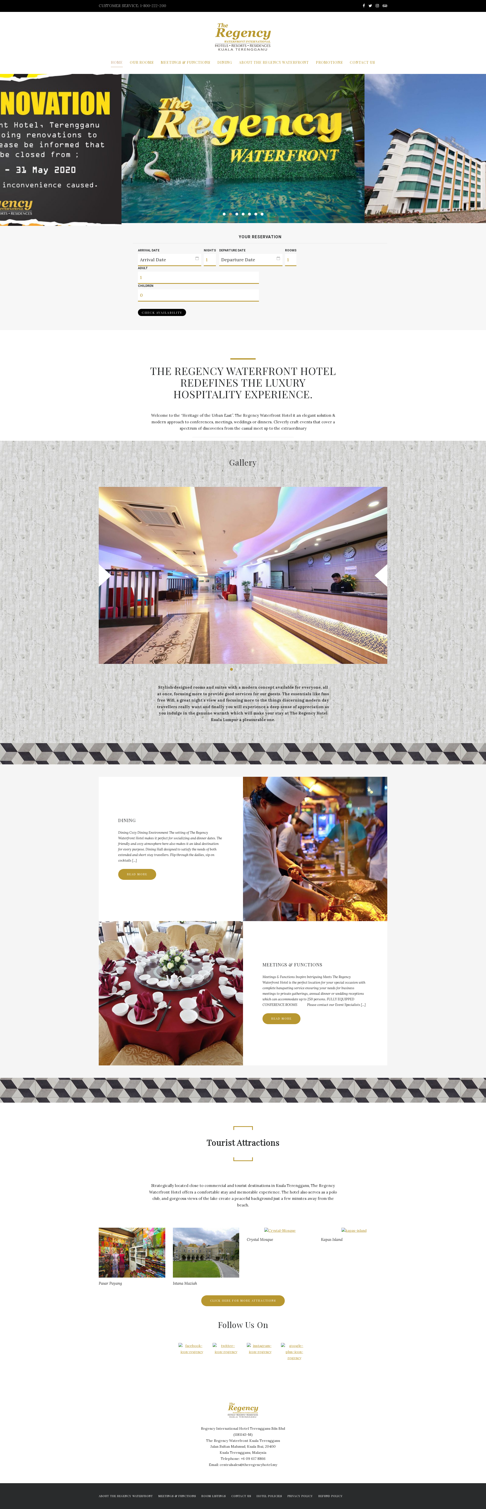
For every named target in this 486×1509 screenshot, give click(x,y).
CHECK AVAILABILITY (162, 312)
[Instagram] (377, 6)
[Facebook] (364, 6)
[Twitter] (370, 6)
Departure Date (232, 250)
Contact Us (362, 62)
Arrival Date (148, 250)
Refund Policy (330, 1496)
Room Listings (213, 1496)
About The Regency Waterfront (274, 62)
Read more (137, 874)
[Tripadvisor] (384, 6)
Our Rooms (142, 62)
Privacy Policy (300, 1496)
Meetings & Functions (185, 62)
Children (145, 286)
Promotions (329, 62)
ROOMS (290, 250)
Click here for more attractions (243, 1300)
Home (117, 62)
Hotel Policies (269, 1496)
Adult (143, 268)
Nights (210, 250)
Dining (224, 62)
